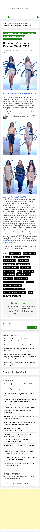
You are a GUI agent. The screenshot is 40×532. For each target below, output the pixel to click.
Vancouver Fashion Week (13, 39)
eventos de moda (10, 260)
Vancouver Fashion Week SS (14, 289)
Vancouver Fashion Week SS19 (19, 93)
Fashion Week (9, 264)
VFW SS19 (16, 296)
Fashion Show (23, 260)
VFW (30, 292)
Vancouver (29, 282)
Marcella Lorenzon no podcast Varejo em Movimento (20, 345)
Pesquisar (7, 324)
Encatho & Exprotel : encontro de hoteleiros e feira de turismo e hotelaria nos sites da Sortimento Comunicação (20, 402)
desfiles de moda (29, 253)
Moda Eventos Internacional (14, 36)
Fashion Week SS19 (11, 267)
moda (19, 271)
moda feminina (9, 275)
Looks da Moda (9, 271)
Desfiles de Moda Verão (26, 33)
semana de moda (21, 278)
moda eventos (28, 271)
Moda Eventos (7, 240)
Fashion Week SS (23, 264)
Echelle (6, 257)
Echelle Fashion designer (20, 257)
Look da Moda (25, 267)
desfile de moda (15, 253)
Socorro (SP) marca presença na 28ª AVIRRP (18, 384)
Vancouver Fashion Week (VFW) (14, 197)
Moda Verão (8, 278)
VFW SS (7, 296)
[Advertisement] (20, 509)
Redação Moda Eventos (12, 50)
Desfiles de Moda (10, 33)
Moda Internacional (23, 275)
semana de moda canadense (13, 282)
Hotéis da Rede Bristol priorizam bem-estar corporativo (20, 407)
